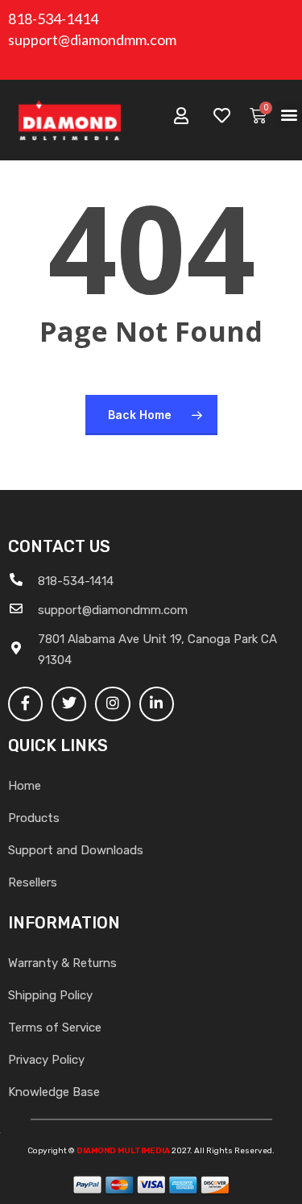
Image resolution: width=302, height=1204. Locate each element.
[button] (288, 115)
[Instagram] (112, 704)
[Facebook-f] (25, 704)
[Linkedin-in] (156, 704)
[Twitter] (69, 704)
